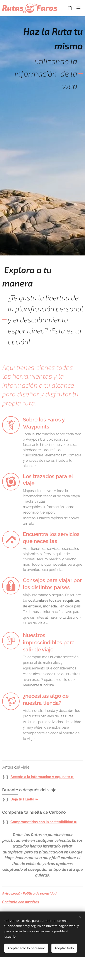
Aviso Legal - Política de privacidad (29, 893)
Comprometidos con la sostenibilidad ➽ (43, 822)
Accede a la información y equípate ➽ (42, 777)
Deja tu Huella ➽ (24, 799)
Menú (78, 8)
